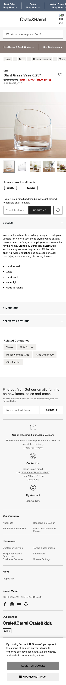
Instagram (12, 604)
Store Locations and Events (44, 530)
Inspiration (39, 553)
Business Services (13, 559)
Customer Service (13, 547)
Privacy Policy (9, 401)
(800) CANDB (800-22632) (35, 472)
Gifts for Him (13, 362)
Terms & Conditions (44, 547)
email (40, 469)
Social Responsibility (14, 528)
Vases (9, 347)
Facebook (5, 604)
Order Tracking (21, 434)
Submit (52, 410)
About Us (8, 522)
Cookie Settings (42, 559)
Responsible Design (44, 522)
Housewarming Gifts (17, 354)
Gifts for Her (27, 347)
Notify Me (39, 210)
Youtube (19, 604)
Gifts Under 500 (45, 354)
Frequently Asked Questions (12, 555)
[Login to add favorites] (60, 75)
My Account (33, 495)
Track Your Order (33, 447)
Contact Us (33, 463)
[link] (13, 19)
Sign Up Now (33, 500)
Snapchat (26, 604)
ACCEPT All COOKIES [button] (33, 665)
